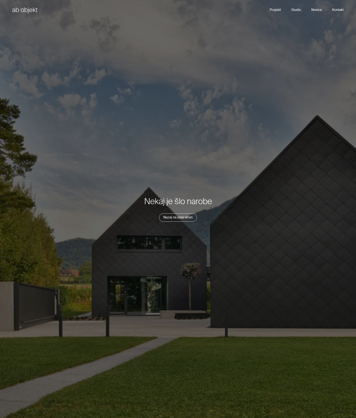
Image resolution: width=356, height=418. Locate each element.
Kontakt (338, 10)
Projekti (275, 10)
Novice (316, 10)
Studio (296, 10)
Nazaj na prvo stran (178, 217)
